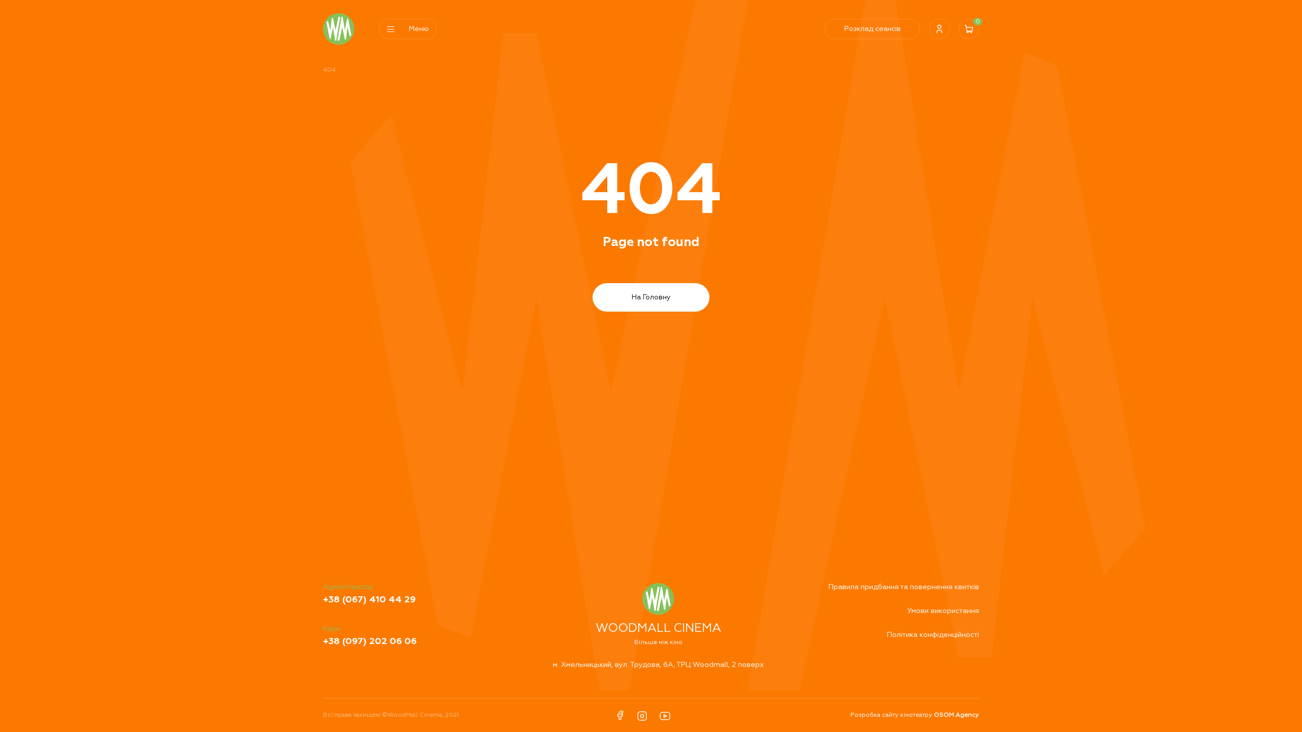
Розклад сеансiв (872, 29)
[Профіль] (939, 29)
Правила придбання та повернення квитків (903, 587)
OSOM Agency (956, 715)
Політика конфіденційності (933, 634)
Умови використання (943, 611)
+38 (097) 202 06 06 (370, 641)
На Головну (651, 297)
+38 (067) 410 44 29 (369, 599)
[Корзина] (969, 29)
